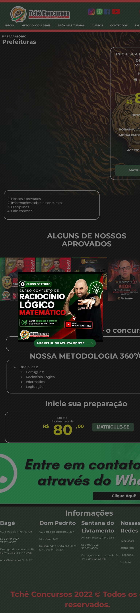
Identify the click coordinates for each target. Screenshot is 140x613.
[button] (104, 272)
